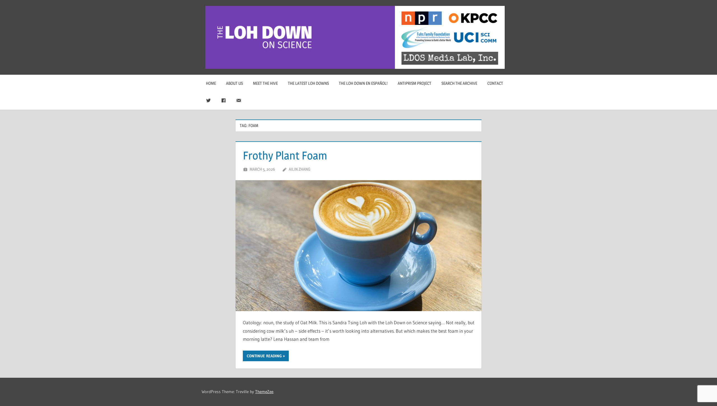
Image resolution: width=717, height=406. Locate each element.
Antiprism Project (414, 83)
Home (211, 83)
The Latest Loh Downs (308, 83)
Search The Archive (459, 83)
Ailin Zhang (299, 169)
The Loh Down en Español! (363, 83)
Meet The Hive (265, 83)
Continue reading (264, 355)
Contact (495, 83)
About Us (234, 83)
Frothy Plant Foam (285, 155)
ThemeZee (264, 391)
